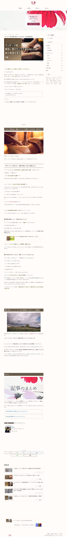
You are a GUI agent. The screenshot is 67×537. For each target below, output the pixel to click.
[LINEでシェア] (17, 455)
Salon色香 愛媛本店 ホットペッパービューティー (16, 416)
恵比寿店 (52, 533)
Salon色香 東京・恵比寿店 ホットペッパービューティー (17, 411)
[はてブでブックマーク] (36, 453)
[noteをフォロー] (16, 431)
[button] (30, 455)
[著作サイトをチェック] (12, 431)
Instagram (60, 533)
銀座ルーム (56, 533)
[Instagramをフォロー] (14, 431)
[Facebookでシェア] (23, 453)
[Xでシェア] (10, 453)
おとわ (13, 427)
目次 (23, 124)
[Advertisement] (23, 65)
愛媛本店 (48, 533)
